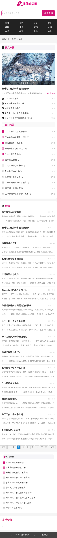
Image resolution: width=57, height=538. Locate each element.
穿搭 (36, 23)
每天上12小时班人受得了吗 (16, 113)
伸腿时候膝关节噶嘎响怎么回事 (18, 118)
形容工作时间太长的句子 (17, 483)
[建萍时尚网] (28, 4)
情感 (36, 27)
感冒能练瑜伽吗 (12, 160)
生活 (21, 31)
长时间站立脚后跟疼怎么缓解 (19, 503)
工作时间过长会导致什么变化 (18, 194)
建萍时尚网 (25, 535)
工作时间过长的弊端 (15, 462)
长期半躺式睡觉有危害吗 (17, 473)
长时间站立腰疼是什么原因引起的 (21, 498)
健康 (7, 27)
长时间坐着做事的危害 (14, 103)
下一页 (44, 447)
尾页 (52, 447)
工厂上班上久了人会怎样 (16, 131)
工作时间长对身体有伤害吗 (17, 183)
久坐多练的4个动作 (13, 171)
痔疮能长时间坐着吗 (14, 188)
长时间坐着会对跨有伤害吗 (18, 478)
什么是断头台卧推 (13, 154)
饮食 (21, 27)
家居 (7, 31)
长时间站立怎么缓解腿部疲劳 (19, 493)
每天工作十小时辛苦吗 (15, 166)
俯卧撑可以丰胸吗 (14, 508)
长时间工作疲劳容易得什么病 (15, 88)
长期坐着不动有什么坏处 (16, 148)
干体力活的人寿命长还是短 (17, 137)
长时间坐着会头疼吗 (14, 177)
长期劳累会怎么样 (12, 108)
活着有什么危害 (11, 98)
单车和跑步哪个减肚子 (16, 467)
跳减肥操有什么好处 (14, 143)
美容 (21, 23)
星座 (36, 31)
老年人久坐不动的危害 (16, 488)
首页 (7, 23)
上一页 (11, 447)
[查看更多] (51, 93)
